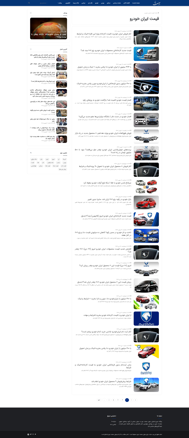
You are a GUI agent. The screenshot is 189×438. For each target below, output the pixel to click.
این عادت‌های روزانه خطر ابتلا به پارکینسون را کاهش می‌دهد (42, 102)
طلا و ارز (90, 3)
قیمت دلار (63, 166)
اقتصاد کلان (127, 3)
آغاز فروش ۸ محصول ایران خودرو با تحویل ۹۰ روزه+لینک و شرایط (105, 166)
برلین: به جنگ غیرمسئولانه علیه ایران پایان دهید (42, 120)
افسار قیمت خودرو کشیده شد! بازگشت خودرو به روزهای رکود (107, 100)
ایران (47, 159)
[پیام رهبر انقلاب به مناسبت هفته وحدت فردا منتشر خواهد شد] (61, 139)
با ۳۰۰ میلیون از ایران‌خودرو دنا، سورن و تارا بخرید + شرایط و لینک (104, 298)
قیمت (32, 163)
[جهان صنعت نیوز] (156, 3)
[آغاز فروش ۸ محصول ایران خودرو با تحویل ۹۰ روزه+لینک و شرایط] (146, 170)
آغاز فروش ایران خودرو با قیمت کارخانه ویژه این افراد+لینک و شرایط (104, 33)
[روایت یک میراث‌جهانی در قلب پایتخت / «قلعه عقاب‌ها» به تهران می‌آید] (61, 130)
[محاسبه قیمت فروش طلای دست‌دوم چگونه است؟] (61, 113)
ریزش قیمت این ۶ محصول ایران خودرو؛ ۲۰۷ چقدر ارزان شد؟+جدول (104, 282)
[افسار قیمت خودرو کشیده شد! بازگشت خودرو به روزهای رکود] (146, 103)
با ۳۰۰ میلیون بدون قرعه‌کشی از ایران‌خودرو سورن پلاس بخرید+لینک (104, 83)
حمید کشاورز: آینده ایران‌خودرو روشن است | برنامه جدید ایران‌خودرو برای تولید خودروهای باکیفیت (48, 34)
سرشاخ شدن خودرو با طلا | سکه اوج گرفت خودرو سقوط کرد (107, 182)
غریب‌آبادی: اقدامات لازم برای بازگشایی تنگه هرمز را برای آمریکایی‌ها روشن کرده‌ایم (42, 56)
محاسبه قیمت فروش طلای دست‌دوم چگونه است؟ (42, 111)
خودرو (96, 3)
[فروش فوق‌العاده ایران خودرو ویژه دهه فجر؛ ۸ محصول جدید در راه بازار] (146, 137)
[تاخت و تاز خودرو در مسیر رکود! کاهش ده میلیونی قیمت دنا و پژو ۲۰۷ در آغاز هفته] (146, 236)
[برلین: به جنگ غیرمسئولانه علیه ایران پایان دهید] (61, 121)
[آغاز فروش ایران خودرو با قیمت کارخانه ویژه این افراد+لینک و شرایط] (146, 37)
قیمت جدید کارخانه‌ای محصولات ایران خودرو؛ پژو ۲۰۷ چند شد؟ (106, 50)
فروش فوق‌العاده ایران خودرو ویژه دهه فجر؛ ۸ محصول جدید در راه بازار (103, 133)
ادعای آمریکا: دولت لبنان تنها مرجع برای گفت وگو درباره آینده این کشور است (42, 73)
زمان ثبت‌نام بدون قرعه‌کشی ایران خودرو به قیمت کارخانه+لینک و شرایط (103, 366)
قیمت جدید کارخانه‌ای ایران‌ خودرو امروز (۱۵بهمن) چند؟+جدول (106, 215)
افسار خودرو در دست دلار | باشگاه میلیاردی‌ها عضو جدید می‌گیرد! (105, 116)
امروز (53, 159)
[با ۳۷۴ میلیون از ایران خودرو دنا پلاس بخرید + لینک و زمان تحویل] (146, 70)
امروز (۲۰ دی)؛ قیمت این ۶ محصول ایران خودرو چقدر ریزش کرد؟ (105, 265)
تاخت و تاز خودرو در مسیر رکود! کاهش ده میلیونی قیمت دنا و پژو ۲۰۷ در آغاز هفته (103, 234)
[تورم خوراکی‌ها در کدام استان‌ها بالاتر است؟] (61, 84)
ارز (58, 159)
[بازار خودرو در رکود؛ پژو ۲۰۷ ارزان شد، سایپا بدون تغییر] (146, 203)
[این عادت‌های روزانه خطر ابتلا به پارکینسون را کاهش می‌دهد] (61, 104)
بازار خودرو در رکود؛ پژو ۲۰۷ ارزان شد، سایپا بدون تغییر (109, 199)
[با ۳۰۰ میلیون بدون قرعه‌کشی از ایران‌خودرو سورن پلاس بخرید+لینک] (146, 87)
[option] (48, 28)
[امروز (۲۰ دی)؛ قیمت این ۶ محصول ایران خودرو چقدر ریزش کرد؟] (146, 269)
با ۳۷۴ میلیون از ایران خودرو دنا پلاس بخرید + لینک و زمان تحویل (104, 66)
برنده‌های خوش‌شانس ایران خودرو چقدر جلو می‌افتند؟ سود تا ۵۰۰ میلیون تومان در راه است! (103, 151)
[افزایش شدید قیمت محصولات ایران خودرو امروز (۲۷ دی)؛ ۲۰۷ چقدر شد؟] (146, 252)
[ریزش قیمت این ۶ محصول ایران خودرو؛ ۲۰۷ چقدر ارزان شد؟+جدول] (146, 285)
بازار (41, 159)
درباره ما (114, 421)
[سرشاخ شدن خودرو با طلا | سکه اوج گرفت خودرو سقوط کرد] (146, 186)
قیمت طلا (47, 166)
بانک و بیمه (76, 3)
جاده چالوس (50, 163)
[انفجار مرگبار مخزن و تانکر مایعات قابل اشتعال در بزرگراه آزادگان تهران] (61, 66)
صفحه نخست (136, 3)
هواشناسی (33, 166)
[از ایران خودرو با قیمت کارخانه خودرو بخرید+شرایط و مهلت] (146, 319)
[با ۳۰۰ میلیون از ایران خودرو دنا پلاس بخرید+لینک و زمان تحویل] (146, 352)
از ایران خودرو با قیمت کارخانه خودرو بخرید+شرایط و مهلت (107, 315)
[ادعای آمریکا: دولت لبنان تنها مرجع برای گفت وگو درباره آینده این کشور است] (61, 75)
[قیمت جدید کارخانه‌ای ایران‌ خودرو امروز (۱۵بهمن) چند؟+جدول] (146, 219)
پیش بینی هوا (62, 169)
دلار (43, 163)
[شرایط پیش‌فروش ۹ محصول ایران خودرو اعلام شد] (146, 385)
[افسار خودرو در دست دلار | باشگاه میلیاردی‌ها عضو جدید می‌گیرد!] (146, 120)
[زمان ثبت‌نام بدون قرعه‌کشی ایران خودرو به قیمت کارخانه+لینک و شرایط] (146, 368)
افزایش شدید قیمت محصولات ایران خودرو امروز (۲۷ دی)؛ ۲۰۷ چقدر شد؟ (103, 250)
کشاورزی (68, 3)
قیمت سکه (55, 166)
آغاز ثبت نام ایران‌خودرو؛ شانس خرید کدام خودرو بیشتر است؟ (106, 331)
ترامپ (58, 163)
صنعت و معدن (117, 3)
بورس (102, 3)
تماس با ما (113, 424)
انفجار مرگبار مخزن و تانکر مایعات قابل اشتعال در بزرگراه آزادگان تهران (42, 65)
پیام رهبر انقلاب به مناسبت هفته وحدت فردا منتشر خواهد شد (42, 137)
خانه (156, 13)
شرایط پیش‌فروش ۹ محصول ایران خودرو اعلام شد (111, 381)
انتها (99, 400)
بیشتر (60, 3)
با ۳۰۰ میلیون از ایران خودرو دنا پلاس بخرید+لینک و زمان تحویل (105, 348)
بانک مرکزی (34, 159)
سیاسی (83, 3)
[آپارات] (28, 434)
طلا (38, 163)
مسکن (108, 3)
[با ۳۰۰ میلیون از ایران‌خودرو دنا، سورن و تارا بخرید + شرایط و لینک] (146, 302)
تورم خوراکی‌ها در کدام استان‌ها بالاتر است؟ (43, 81)
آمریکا (64, 159)
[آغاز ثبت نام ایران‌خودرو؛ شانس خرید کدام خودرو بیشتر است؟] (146, 335)
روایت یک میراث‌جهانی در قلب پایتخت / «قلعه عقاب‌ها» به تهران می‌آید (42, 129)
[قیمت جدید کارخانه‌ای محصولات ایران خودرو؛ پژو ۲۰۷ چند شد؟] (146, 54)
